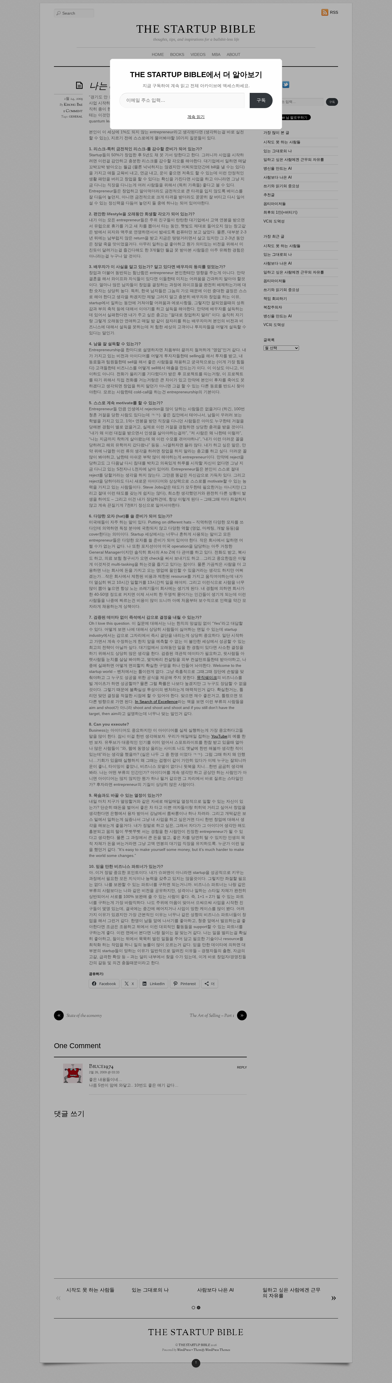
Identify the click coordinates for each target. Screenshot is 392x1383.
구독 (261, 100)
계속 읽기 (196, 116)
